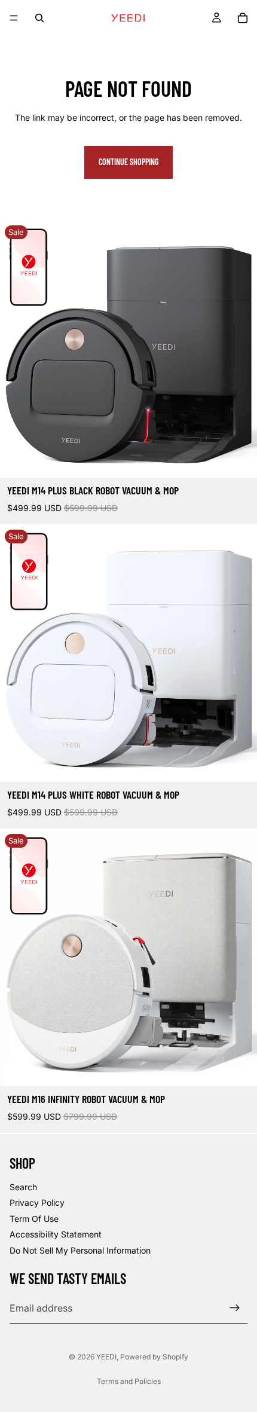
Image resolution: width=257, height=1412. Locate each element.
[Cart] (243, 18)
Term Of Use (34, 1218)
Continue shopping (128, 162)
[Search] (39, 18)
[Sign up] (234, 1308)
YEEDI (106, 1356)
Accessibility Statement (56, 1234)
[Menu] (13, 18)
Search (23, 1187)
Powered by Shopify (154, 1356)
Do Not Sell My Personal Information (80, 1250)
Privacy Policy (37, 1202)
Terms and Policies (129, 1381)
